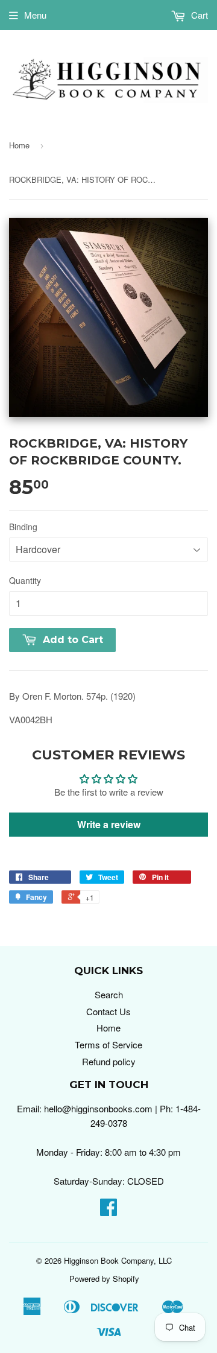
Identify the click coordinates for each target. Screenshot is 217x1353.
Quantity (25, 580)
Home (19, 145)
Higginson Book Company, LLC (118, 1260)
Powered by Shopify (104, 1278)
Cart (198, 14)
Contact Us (108, 1011)
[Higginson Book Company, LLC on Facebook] (108, 1210)
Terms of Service (108, 1044)
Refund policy (109, 1061)
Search (109, 994)
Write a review (108, 824)
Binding (23, 527)
